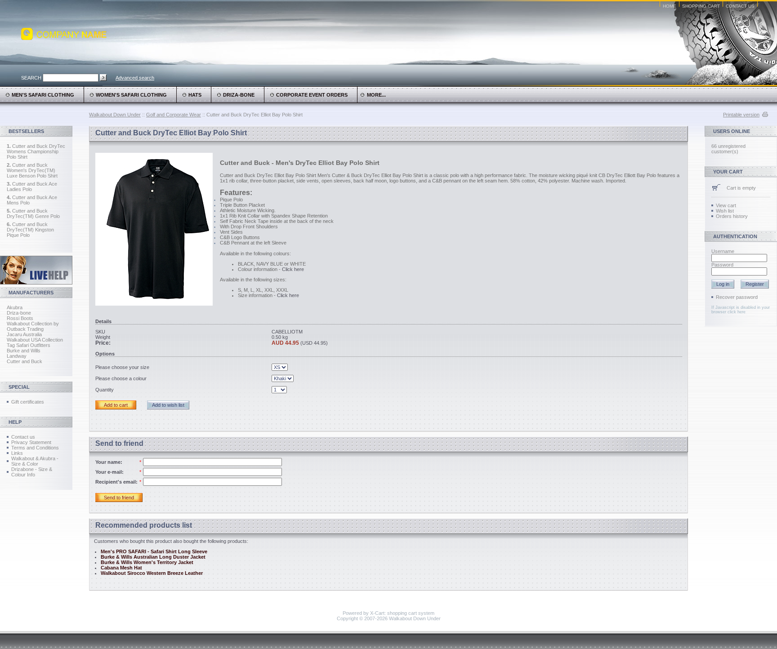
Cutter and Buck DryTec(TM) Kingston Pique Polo (30, 230)
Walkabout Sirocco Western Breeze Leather (152, 573)
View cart (726, 205)
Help (15, 422)
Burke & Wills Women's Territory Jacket (147, 562)
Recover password (737, 297)
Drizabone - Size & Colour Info (31, 472)
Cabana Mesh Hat (121, 567)
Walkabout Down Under (115, 114)
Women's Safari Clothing (131, 95)
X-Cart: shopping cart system (402, 613)
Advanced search (135, 77)
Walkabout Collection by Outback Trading (33, 326)
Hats (194, 95)
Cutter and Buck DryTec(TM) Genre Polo (33, 213)
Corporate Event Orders (312, 95)
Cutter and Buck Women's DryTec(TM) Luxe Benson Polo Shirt (32, 170)
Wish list (725, 210)
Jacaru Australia (24, 334)
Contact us (23, 437)
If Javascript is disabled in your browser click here (740, 309)
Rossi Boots (20, 318)
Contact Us (740, 6)
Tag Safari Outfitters (28, 345)
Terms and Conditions (35, 447)
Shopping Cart (701, 6)
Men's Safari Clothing (43, 95)
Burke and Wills (23, 350)
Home (669, 6)
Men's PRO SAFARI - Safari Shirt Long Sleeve (154, 551)
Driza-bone (19, 313)
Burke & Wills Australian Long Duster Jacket (153, 557)
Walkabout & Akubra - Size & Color (34, 461)
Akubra (14, 307)
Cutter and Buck (24, 361)
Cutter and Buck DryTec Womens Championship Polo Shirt (36, 151)
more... (375, 95)
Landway (17, 356)
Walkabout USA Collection (35, 339)
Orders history (732, 216)
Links (17, 453)
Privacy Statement (31, 442)
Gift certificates (27, 402)
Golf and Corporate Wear (173, 114)
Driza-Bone (239, 95)
